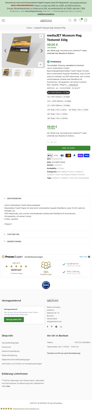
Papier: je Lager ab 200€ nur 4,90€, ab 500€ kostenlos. (57, 5)
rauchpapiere (83, 178)
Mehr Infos (83, 257)
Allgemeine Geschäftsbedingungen (16, 359)
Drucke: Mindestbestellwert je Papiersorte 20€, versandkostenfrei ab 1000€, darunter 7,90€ (46, 8)
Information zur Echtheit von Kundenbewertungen (22, 364)
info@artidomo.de (54, 321)
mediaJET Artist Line (69, 178)
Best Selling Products (65, 172)
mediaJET (58, 165)
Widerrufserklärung (9, 355)
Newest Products (78, 174)
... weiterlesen (72, 85)
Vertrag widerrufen (14, 319)
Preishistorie (56, 62)
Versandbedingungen (10, 343)
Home (29, 28)
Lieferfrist (76, 51)
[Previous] (6, 50)
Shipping (61, 65)
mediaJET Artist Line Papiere (58, 174)
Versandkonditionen (78, 2)
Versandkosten (66, 51)
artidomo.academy (46, 14)
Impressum (6, 347)
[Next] (41, 50)
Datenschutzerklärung (10, 351)
